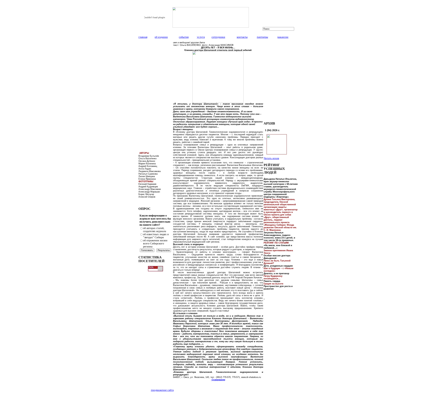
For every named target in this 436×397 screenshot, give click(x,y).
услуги (201, 37)
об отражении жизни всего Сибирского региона (155, 243)
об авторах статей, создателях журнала (154, 230)
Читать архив (271, 158)
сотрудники (218, 37)
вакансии (282, 37)
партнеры (262, 37)
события (184, 37)
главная (142, 37)
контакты (242, 37)
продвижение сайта (162, 390)
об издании (161, 37)
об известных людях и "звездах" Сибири (156, 236)
